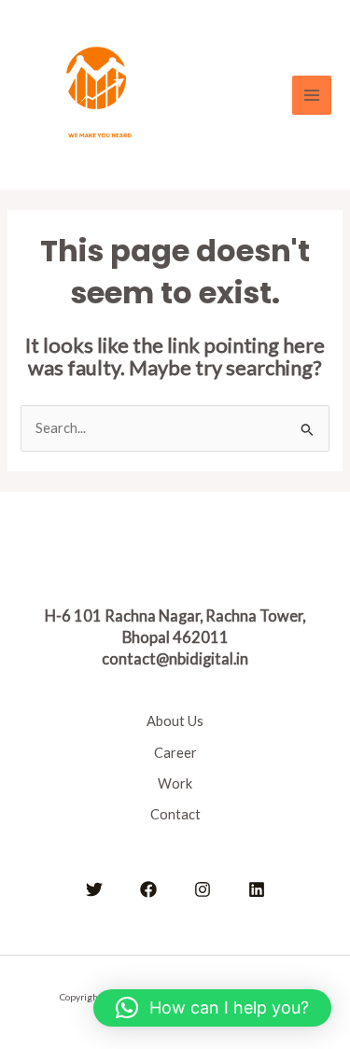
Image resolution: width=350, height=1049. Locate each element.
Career (175, 753)
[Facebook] (148, 889)
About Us (175, 721)
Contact (175, 814)
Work (175, 783)
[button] (212, 1008)
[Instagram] (202, 889)
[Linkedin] (256, 889)
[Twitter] (94, 889)
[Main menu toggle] (311, 95)
